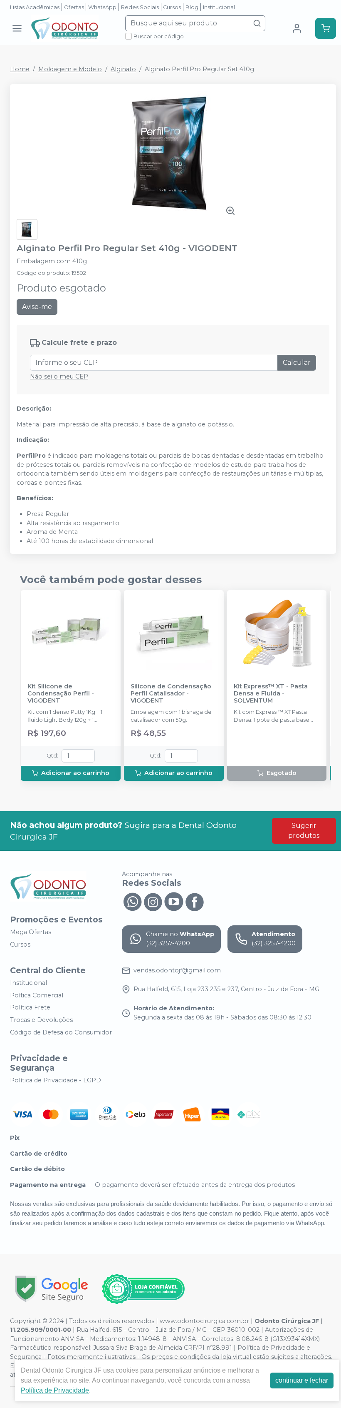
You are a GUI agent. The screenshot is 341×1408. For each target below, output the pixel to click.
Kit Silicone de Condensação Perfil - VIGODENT (60, 694)
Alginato (123, 69)
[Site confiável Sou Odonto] (143, 1289)
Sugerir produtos (303, 831)
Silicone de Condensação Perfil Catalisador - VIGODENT (171, 694)
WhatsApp (102, 7)
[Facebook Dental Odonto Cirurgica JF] (194, 901)
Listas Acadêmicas (34, 7)
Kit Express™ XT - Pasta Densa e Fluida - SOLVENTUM (271, 694)
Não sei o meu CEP (59, 376)
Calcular (297, 362)
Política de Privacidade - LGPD (55, 1080)
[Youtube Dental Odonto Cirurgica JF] (173, 901)
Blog (191, 7)
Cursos (172, 7)
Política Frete (30, 1008)
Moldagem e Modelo (70, 69)
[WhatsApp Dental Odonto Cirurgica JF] (132, 901)
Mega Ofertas (30, 932)
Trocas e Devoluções (41, 1020)
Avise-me (37, 307)
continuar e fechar (301, 1380)
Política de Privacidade (55, 1390)
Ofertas (74, 7)
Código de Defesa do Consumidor (61, 1032)
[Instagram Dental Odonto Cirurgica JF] (153, 901)
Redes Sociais (140, 7)
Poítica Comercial (36, 995)
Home (20, 69)
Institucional (219, 7)
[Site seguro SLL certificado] (51, 1288)
